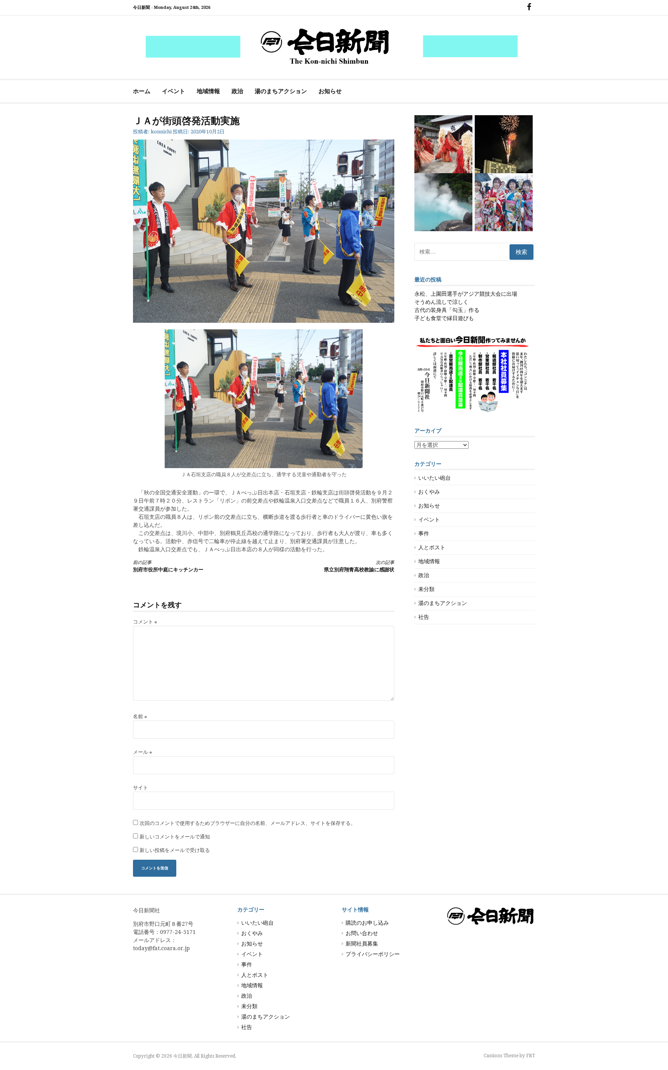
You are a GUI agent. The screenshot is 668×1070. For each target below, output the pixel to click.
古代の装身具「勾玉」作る (446, 310)
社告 (423, 617)
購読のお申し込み (367, 923)
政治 (237, 91)
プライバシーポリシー (373, 954)
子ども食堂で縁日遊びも (444, 318)
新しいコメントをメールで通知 (175, 837)
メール (142, 752)
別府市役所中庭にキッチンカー (168, 566)
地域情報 (208, 91)
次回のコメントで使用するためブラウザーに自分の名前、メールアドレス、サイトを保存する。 (248, 823)
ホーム (141, 91)
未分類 (426, 589)
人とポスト (431, 547)
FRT (530, 1055)
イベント (173, 91)
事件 (423, 533)
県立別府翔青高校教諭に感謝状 (359, 566)
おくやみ (429, 492)
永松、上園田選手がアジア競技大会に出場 (465, 294)
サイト (140, 788)
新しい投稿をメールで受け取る (175, 850)
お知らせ (330, 91)
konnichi (161, 132)
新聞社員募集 (362, 944)
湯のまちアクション (281, 91)
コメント (145, 622)
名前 (140, 716)
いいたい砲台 (434, 478)
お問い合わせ (362, 933)
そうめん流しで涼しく (441, 302)
